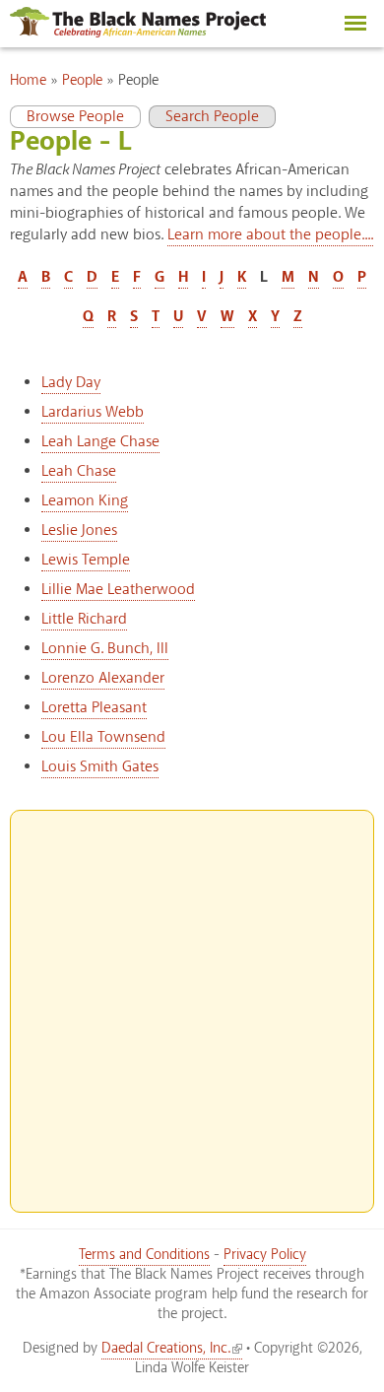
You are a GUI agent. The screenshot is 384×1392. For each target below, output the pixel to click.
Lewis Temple (85, 560)
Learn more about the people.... (270, 235)
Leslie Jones (79, 530)
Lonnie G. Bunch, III (104, 648)
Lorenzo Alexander (102, 678)
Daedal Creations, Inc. (165, 1349)
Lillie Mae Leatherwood (118, 589)
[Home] (138, 33)
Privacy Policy (265, 1255)
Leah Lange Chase (100, 441)
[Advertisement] (192, 1003)
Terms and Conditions (144, 1255)
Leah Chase (78, 471)
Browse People (67, 116)
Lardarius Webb (92, 412)
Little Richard (84, 619)
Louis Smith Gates (100, 767)
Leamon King (84, 501)
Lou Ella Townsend (103, 737)
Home (28, 81)
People (82, 81)
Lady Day (70, 382)
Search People (212, 116)
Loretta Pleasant (94, 707)
